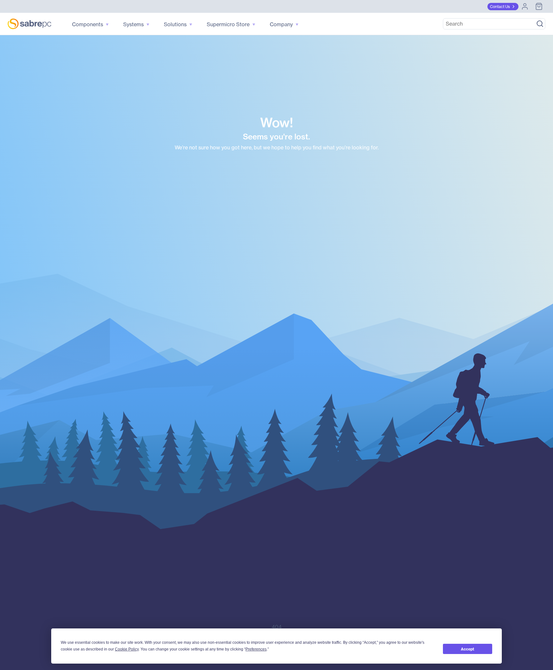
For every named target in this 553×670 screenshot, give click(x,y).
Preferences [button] (256, 649)
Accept (467, 649)
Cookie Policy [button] (127, 649)
